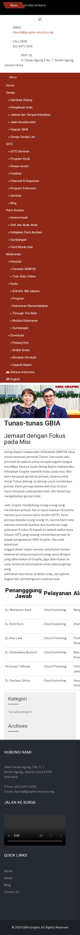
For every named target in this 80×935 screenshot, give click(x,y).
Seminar (16, 195)
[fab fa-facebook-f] (28, 8)
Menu (13, 77)
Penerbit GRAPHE (24, 269)
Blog (13, 203)
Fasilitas (16, 173)
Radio (14, 284)
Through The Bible (25, 313)
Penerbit (16, 261)
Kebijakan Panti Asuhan (26, 232)
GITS (9, 144)
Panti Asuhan (15, 210)
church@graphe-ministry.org (33, 32)
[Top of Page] (68, 926)
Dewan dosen (19, 166)
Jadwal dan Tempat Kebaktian (30, 115)
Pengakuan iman (21, 107)
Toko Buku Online (24, 276)
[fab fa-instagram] (36, 8)
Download (17, 335)
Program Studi (20, 159)
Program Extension (23, 188)
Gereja (10, 92)
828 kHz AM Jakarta (26, 291)
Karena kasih (19, 217)
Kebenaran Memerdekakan (30, 306)
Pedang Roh (21, 343)
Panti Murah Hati (21, 247)
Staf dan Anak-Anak (24, 225)
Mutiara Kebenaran (25, 320)
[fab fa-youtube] (45, 8)
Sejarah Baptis (22, 365)
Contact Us (11, 892)
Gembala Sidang (21, 100)
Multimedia (13, 254)
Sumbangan (18, 240)
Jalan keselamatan (23, 122)
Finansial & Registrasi (24, 181)
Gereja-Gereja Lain (22, 137)
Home (10, 85)
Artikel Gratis (21, 350)
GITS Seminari (20, 151)
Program (18, 298)
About (8, 878)
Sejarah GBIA (19, 129)
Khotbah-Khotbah (24, 357)
